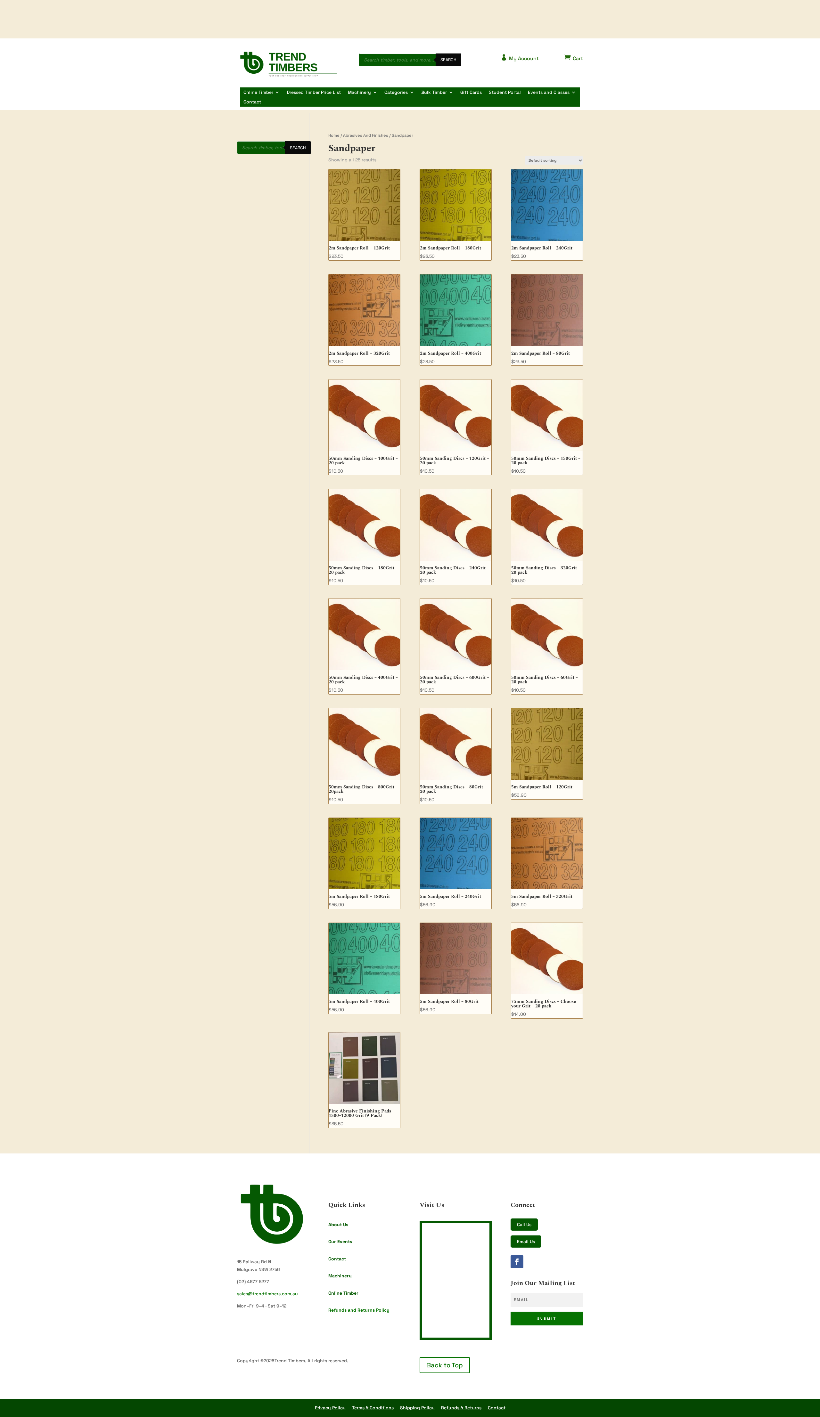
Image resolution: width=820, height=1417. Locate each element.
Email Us (526, 1241)
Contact (252, 102)
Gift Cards (471, 92)
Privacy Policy (330, 1408)
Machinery (359, 92)
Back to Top (445, 1365)
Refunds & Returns (461, 1408)
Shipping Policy (417, 1408)
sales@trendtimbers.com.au (267, 1294)
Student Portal (505, 92)
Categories (396, 92)
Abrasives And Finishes (365, 135)
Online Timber (258, 92)
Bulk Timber (434, 92)
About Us (338, 1224)
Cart (573, 58)
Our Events (340, 1241)
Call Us (524, 1224)
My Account (520, 58)
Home (334, 135)
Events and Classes (549, 92)
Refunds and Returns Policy (359, 1310)
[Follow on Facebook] (517, 1261)
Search (448, 59)
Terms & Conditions (373, 1408)
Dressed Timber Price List (314, 92)
